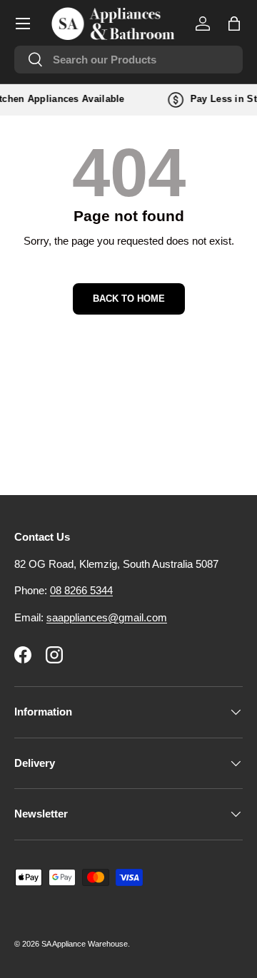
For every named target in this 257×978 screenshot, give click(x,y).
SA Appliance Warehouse (84, 943)
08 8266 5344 (81, 590)
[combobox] (128, 59)
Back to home (129, 298)
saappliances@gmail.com (106, 617)
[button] (234, 23)
